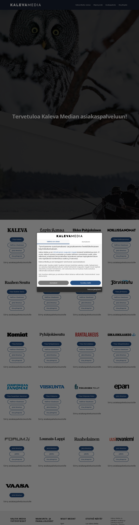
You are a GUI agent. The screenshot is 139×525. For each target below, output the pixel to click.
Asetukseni (86, 242)
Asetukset (53, 283)
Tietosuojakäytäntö (94, 289)
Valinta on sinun (53, 241)
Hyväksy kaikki (85, 283)
